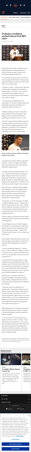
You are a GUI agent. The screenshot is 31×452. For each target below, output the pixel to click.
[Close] (29, 415)
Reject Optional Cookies (15, 444)
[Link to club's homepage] (3, 12)
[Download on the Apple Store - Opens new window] (9, 408)
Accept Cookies (15, 448)
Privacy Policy (20, 436)
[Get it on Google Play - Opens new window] (21, 409)
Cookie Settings (15, 439)
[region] (15, 432)
